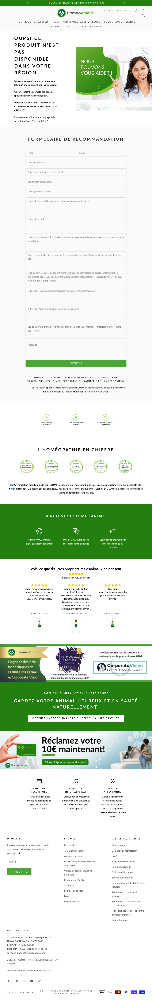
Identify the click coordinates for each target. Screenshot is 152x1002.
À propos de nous (63, 26)
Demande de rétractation (124, 850)
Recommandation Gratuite (70, 22)
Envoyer (76, 363)
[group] (76, 750)
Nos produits (70, 845)
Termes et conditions (122, 877)
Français (122, 10)
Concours (69, 885)
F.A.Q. (115, 856)
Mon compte (118, 845)
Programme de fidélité (123, 861)
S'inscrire (19, 871)
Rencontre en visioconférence (113, 22)
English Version (72, 901)
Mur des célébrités (73, 890)
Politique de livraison (122, 872)
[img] (76, 574)
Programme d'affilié (74, 879)
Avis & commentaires (75, 850)
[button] (74, 632)
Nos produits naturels (33, 22)
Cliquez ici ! (99, 3)
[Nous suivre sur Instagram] (16, 981)
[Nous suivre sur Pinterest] (24, 981)
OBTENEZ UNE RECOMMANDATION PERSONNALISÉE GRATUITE (76, 718)
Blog (66, 896)
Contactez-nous (89, 26)
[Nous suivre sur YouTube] (31, 981)
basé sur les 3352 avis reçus (76, 577)
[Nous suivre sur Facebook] (8, 981)
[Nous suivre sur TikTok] (39, 981)
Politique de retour (121, 866)
